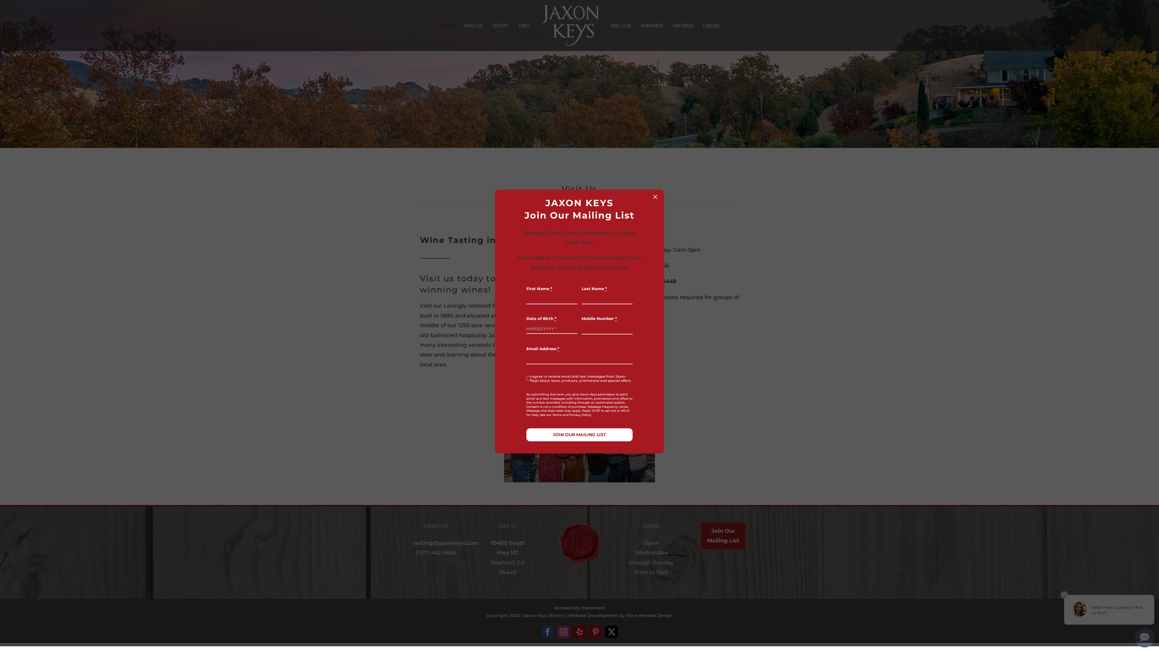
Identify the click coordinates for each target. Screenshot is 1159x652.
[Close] (655, 197)
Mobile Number (599, 318)
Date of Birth (541, 318)
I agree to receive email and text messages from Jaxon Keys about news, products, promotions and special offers (581, 378)
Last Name (594, 288)
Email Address (542, 349)
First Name (539, 288)
